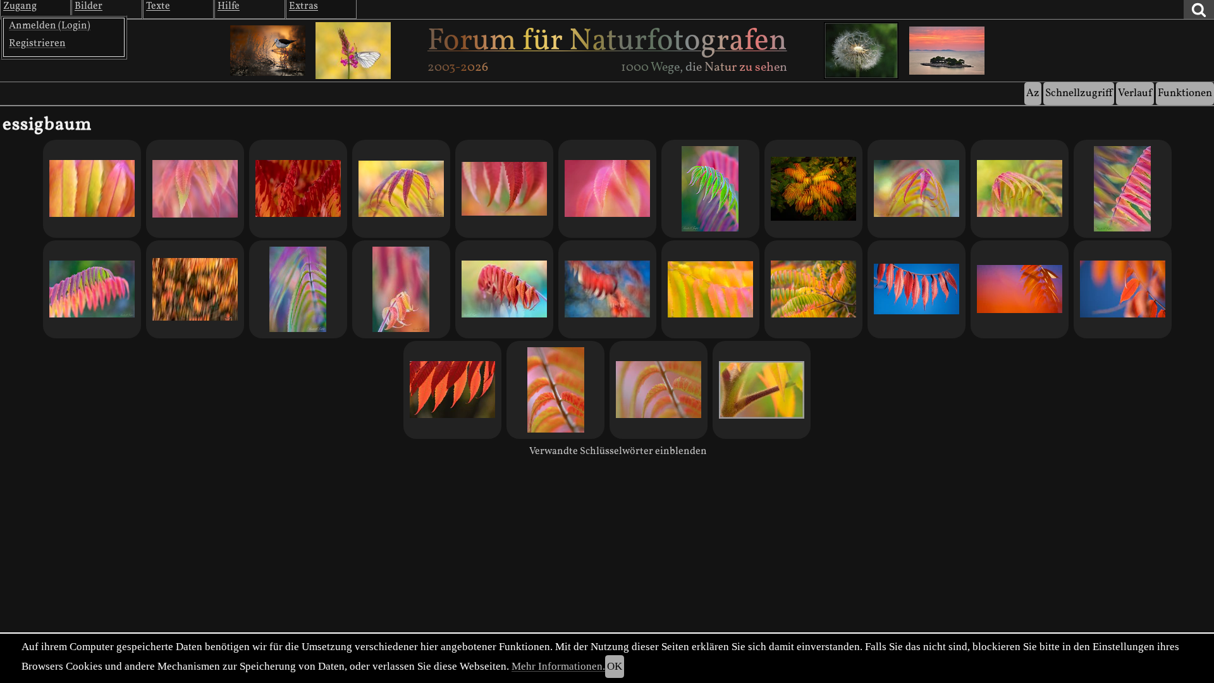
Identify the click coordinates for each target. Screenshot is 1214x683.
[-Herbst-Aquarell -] (710, 289)
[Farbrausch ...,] (195, 189)
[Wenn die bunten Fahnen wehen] (1123, 189)
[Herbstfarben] (1123, 289)
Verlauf (1135, 93)
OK (614, 666)
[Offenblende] (659, 390)
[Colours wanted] (92, 289)
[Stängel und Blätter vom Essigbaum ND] (762, 390)
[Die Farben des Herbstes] (710, 189)
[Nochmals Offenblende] (555, 390)
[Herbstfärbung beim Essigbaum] (813, 289)
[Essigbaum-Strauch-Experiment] (813, 189)
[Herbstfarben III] (917, 289)
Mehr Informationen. (558, 666)
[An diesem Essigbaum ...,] (607, 189)
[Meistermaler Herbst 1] (401, 289)
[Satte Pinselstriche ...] (607, 289)
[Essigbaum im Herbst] (195, 289)
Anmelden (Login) (49, 26)
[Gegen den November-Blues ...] (401, 189)
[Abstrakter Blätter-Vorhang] (298, 289)
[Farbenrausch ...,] (504, 189)
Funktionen (1185, 93)
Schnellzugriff (1078, 93)
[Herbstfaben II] (1020, 289)
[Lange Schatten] (504, 289)
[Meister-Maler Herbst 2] (1020, 189)
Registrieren (37, 44)
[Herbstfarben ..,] (92, 189)
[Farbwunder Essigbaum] (452, 390)
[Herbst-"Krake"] (917, 189)
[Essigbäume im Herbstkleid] (298, 189)
